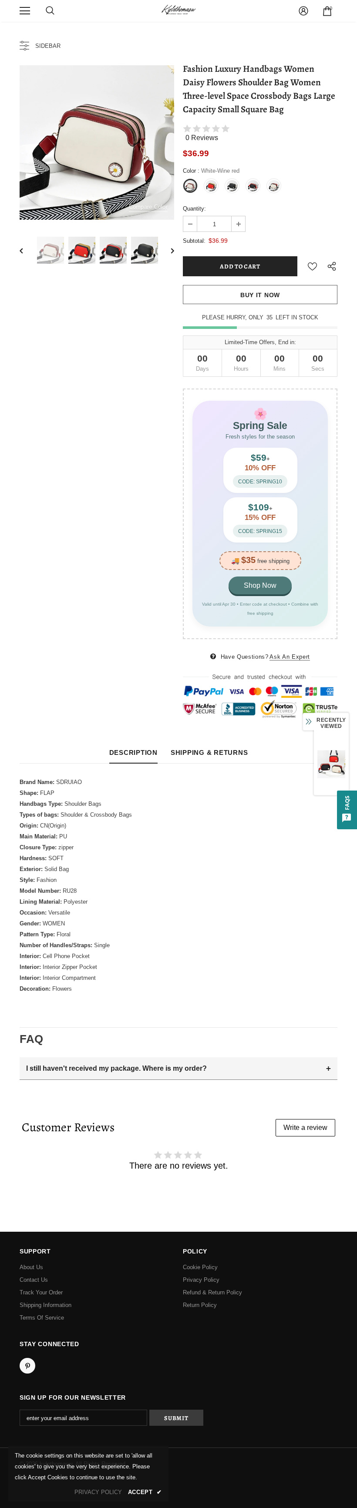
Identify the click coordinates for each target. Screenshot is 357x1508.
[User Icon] (303, 11)
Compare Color (148, 207)
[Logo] (178, 10)
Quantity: (194, 208)
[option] (97, 142)
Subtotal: (194, 241)
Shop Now (260, 585)
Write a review (305, 1127)
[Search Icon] (50, 11)
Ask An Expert (289, 656)
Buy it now (260, 295)
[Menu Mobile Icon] (25, 11)
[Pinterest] (27, 1366)
